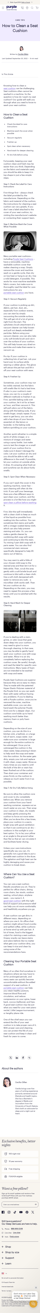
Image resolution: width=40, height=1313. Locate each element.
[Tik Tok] (15, 1212)
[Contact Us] (22, 7)
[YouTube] (20, 1212)
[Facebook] (3, 1212)
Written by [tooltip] (19, 54)
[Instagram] (9, 1212)
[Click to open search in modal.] (32, 7)
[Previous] (8, 2)
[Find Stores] (27, 7)
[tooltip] (20, 1273)
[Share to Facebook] (23, 1057)
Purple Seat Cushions (23, 259)
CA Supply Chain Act (8, 1282)
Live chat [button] (16, 1232)
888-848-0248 (17, 1229)
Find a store (14, 1236)
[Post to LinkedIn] (17, 1057)
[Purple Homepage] (12, 7)
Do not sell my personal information (13, 1278)
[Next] (32, 2)
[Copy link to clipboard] (29, 1057)
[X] (32, 1212)
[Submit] (35, 1204)
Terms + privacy (6, 1291)
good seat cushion (12, 901)
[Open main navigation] (3, 7)
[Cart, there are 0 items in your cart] (37, 7)
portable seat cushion (14, 292)
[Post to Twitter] (10, 1057)
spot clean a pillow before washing (20, 502)
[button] (20, 1246)
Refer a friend (25, 2)
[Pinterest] (27, 1212)
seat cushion (10, 88)
